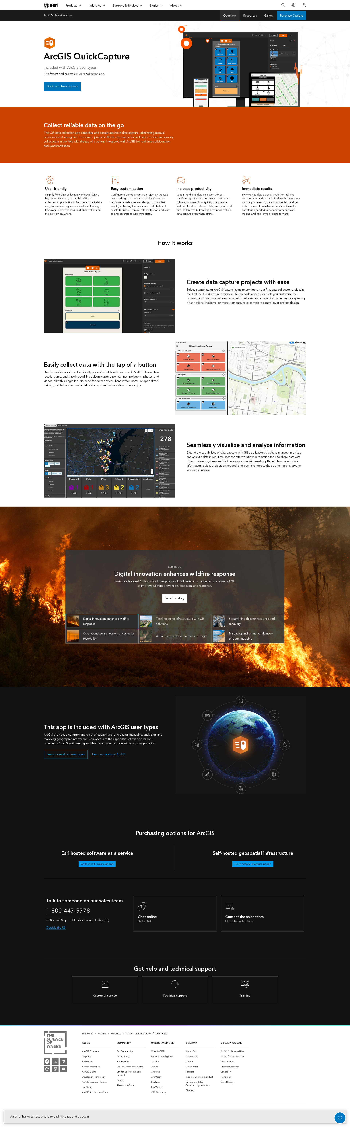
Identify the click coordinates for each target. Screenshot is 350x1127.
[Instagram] (55, 1069)
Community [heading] (124, 1043)
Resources (250, 15)
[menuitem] (96, 1051)
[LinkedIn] (63, 1061)
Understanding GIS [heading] (162, 1043)
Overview (229, 15)
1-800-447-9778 (68, 911)
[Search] (283, 5)
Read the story (174, 598)
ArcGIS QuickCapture (58, 15)
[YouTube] (63, 1069)
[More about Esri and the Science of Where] (55, 1043)
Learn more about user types (66, 754)
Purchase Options (291, 15)
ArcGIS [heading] (86, 1043)
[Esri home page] (51, 5)
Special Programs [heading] (231, 1043)
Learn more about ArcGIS (109, 754)
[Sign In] (304, 5)
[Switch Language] (293, 5)
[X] (55, 1061)
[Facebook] (47, 1061)
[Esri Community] (47, 1069)
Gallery (268, 15)
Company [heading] (191, 1043)
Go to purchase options (62, 86)
